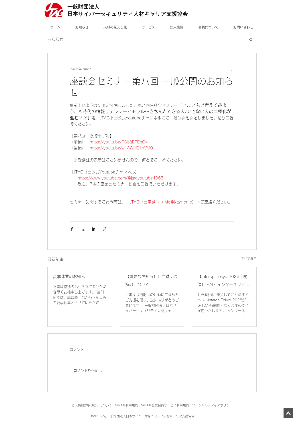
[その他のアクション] (231, 69)
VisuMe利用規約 (126, 405)
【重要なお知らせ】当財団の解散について (151, 280)
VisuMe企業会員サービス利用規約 (166, 405)
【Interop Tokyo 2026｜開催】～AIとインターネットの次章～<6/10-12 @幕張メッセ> (223, 281)
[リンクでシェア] (104, 229)
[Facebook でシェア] (72, 229)
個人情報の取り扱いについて (93, 405)
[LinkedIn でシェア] (93, 229)
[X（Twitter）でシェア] (83, 229)
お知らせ (55, 39)
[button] (251, 39)
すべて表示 (249, 258)
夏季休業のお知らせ (71, 276)
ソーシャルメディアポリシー (212, 405)
